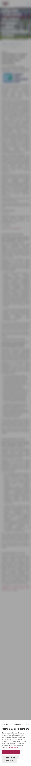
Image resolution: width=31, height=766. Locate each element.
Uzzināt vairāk (13, 747)
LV (25, 724)
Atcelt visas (9, 761)
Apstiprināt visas (11, 752)
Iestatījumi (6, 724)
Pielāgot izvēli (10, 757)
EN (28, 724)
